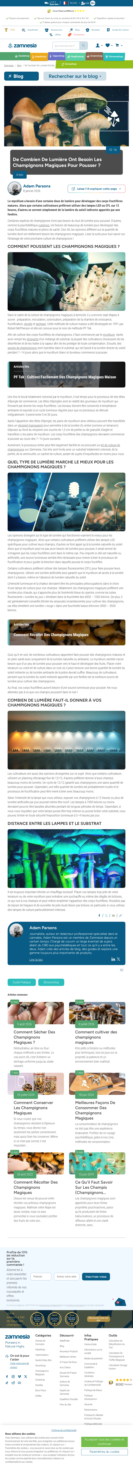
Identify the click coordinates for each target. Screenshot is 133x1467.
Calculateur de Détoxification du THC (117, 1344)
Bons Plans (40, 1390)
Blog (62, 1346)
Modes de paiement (93, 1358)
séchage (41, 324)
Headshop (40, 1349)
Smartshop (40, 1365)
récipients (32, 339)
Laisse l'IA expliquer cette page (97, 188)
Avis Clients (65, 1367)
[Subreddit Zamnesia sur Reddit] (13, 1382)
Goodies (39, 1385)
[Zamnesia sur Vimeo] (19, 1376)
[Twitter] (118, 959)
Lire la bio (36, 960)
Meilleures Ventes (68, 1356)
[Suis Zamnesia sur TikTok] (7, 1382)
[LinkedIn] (114, 959)
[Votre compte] (99, 45)
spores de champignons (22, 348)
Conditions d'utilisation (75, 1305)
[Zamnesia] (27, 45)
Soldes (38, 1395)
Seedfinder (65, 1340)
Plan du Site (65, 1404)
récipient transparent (30, 425)
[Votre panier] (119, 45)
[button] (14, 188)
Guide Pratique (22, 982)
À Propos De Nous (68, 1362)
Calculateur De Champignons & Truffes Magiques (117, 1356)
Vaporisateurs (41, 1354)
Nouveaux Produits (69, 1351)
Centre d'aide (90, 1344)
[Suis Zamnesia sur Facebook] (7, 1376)
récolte (28, 324)
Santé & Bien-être (43, 1360)
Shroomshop (51, 982)
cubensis (43, 225)
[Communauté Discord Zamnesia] (19, 1382)
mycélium (109, 334)
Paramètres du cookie (104, 1452)
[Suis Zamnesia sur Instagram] (13, 1376)
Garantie (88, 1404)
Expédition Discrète (69, 1399)
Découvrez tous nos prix (98, 1319)
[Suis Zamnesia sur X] (25, 1376)
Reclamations (90, 1409)
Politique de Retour (93, 1390)
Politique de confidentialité (50, 1305)
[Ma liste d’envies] (109, 45)
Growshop (40, 1379)
